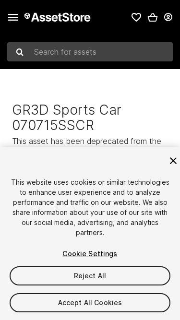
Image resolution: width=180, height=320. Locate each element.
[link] (136, 17)
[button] (152, 17)
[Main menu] (13, 17)
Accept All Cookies (90, 302)
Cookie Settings (89, 253)
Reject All (90, 276)
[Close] (173, 160)
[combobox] (90, 51)
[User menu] (168, 17)
